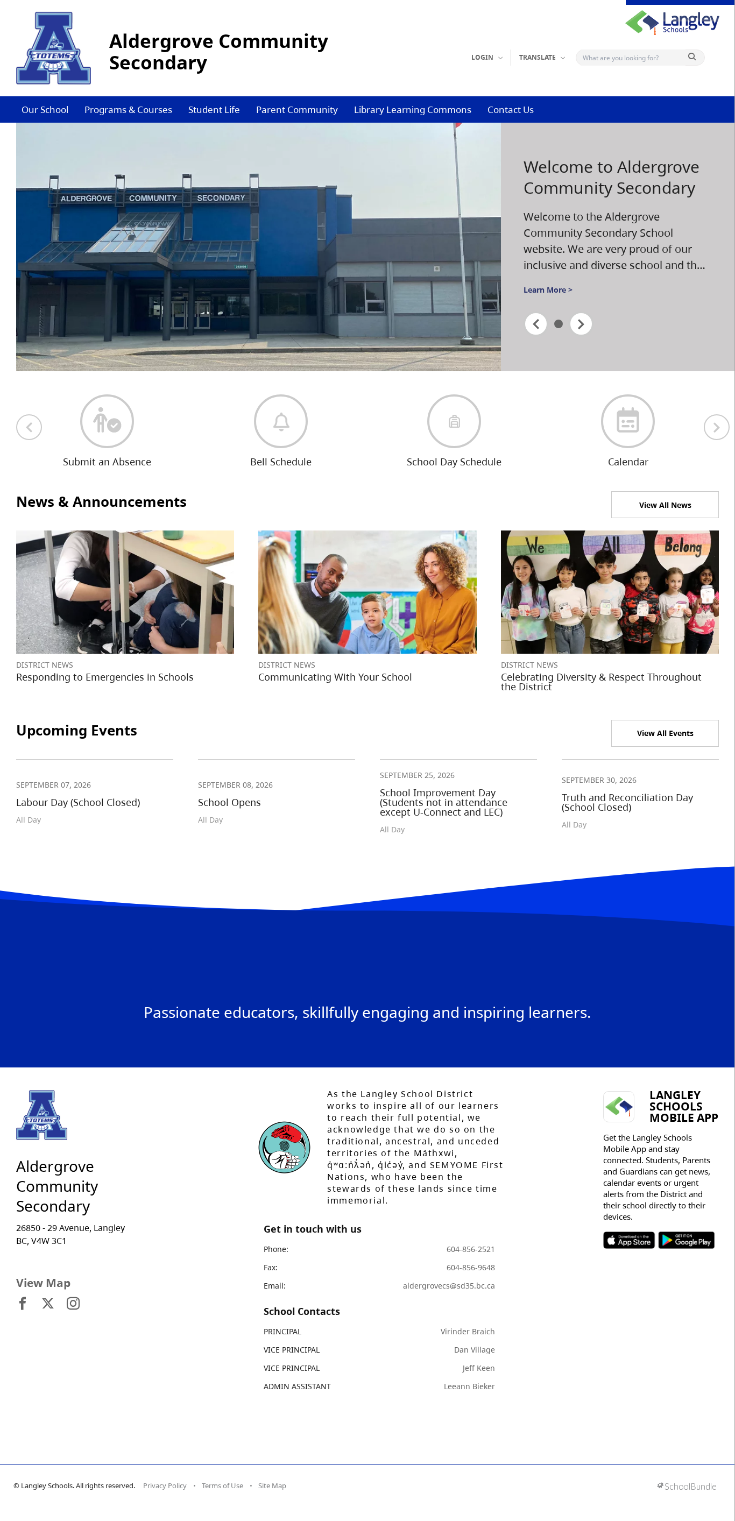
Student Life (214, 109)
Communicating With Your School (335, 676)
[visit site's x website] (47, 1304)
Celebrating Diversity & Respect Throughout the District (601, 681)
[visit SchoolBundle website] (687, 1487)
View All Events (665, 733)
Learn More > (548, 290)
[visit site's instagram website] (73, 1304)
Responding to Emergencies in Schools (105, 676)
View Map (43, 1282)
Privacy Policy (165, 1485)
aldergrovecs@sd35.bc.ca (449, 1286)
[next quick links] (717, 427)
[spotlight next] (581, 324)
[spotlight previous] (536, 324)
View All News (665, 505)
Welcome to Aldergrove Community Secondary (611, 177)
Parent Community (297, 109)
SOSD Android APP (686, 1240)
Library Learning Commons (412, 109)
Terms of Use (222, 1485)
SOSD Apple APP (629, 1240)
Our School (45, 109)
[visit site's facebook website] (22, 1304)
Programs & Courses (128, 109)
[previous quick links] (29, 427)
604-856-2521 (471, 1249)
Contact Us (510, 109)
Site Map (272, 1485)
